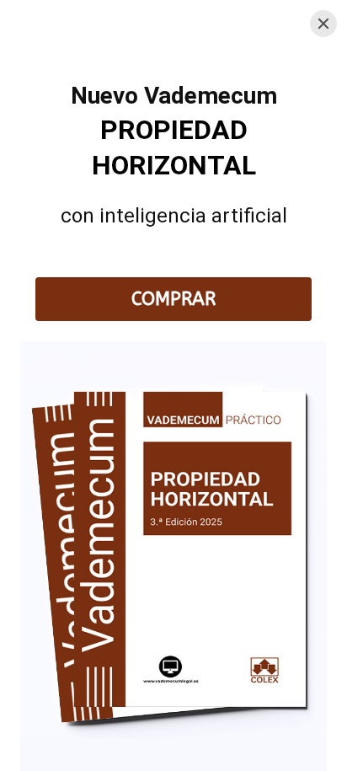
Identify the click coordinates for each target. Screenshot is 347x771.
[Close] (323, 23)
